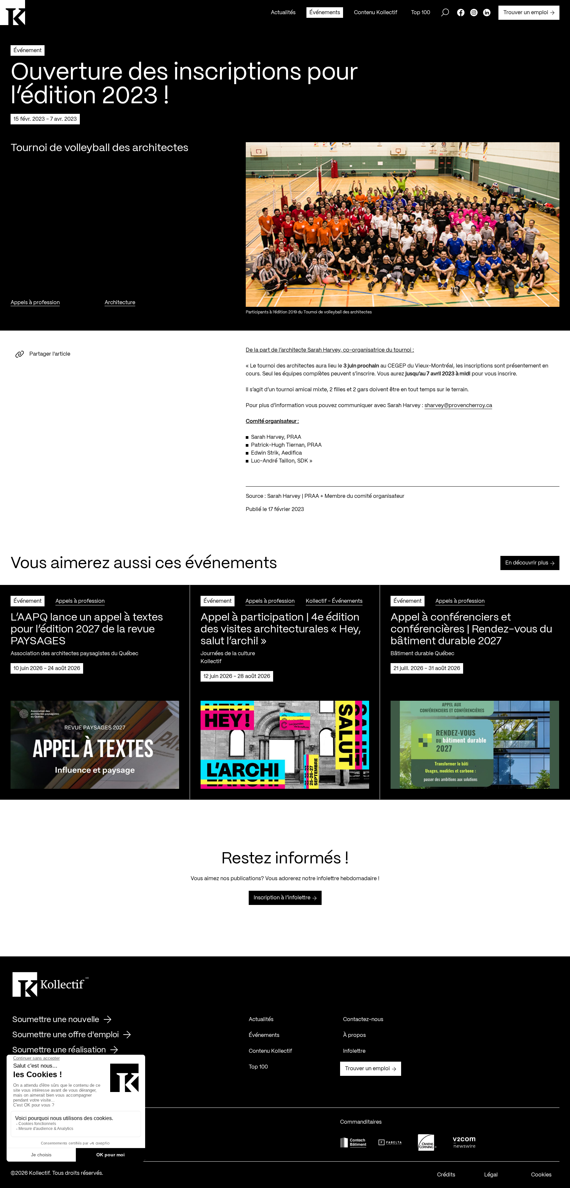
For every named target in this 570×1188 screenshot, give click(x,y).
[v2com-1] (464, 1142)
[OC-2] (427, 1142)
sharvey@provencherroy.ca (458, 405)
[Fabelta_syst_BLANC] (390, 1142)
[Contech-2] (353, 1142)
